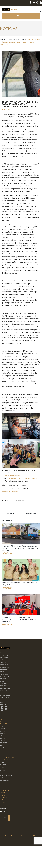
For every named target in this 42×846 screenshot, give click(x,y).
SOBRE (2, 727)
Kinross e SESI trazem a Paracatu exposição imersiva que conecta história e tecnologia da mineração (20, 548)
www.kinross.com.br (13, 476)
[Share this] (13, 500)
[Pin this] (23, 500)
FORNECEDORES (5, 790)
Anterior (13, 513)
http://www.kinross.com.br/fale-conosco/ (22, 478)
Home (2, 719)
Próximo (29, 513)
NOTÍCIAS (3, 793)
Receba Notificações (5, 810)
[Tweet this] (16, 500)
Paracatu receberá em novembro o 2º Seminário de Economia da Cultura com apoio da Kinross (20, 619)
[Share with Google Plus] (19, 500)
